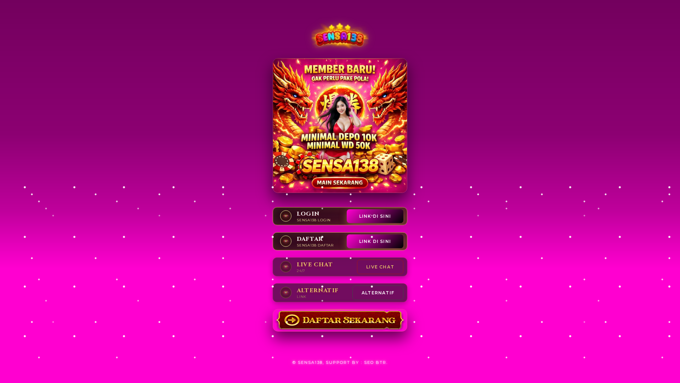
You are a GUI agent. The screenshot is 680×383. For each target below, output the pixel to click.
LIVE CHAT (380, 267)
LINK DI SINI (375, 216)
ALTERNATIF (378, 292)
